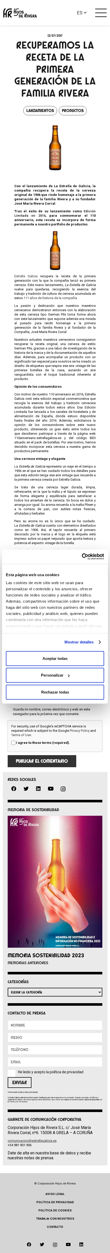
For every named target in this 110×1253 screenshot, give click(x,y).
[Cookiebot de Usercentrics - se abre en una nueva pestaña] (81, 556)
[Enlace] (20, 12)
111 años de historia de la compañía (50, 298)
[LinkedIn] (38, 788)
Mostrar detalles (79, 642)
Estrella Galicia (26, 276)
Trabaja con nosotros (55, 1218)
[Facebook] (14, 788)
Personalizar (52, 675)
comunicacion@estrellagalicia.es (32, 1141)
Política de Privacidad (18, 1101)
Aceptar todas (55, 658)
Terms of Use (21, 735)
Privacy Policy (80, 731)
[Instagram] (63, 789)
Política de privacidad (55, 1202)
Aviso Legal (55, 1194)
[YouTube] (51, 788)
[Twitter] (26, 788)
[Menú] (101, 12)
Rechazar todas (55, 692)
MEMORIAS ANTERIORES (28, 962)
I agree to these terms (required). (43, 743)
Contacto (55, 1227)
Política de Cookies (55, 1210)
